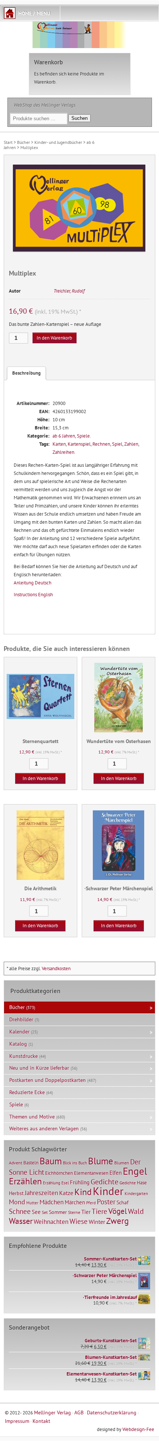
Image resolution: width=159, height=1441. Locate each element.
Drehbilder (21, 1019)
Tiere (99, 1211)
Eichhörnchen (59, 1173)
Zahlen (131, 444)
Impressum (17, 1420)
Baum (51, 1161)
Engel (135, 1171)
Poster (106, 1201)
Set (45, 1212)
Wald (136, 1211)
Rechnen (101, 444)
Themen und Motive (32, 1116)
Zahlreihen (63, 452)
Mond (17, 1201)
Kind (83, 1192)
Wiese (79, 1221)
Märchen (75, 1202)
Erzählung (51, 1182)
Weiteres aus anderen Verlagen (44, 1128)
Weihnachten (51, 1221)
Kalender (19, 1031)
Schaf (122, 1202)
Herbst (16, 1193)
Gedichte (104, 1182)
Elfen (115, 1172)
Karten (59, 444)
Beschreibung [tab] (26, 373)
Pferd (91, 1202)
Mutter (32, 1202)
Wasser (21, 1221)
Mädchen (52, 1202)
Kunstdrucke (23, 1056)
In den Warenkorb (54, 338)
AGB (79, 1412)
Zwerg (117, 1220)
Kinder (108, 1191)
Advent (15, 1162)
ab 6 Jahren (64, 436)
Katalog (18, 1043)
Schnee (20, 1211)
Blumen (121, 1162)
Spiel (117, 444)
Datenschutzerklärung (111, 1412)
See (36, 1211)
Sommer (58, 1212)
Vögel (117, 1211)
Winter (97, 1221)
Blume (100, 1161)
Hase (142, 1182)
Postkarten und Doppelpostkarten (47, 1080)
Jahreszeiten (41, 1192)
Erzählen (25, 1181)
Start (8, 142)
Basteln (30, 1163)
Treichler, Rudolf (69, 291)
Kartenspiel (79, 444)
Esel (65, 1182)
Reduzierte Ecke (27, 1092)
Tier (86, 1211)
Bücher (23, 142)
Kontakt (41, 1420)
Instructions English (33, 594)
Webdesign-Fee (138, 1429)
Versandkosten (56, 968)
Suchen (79, 118)
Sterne (74, 1212)
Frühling (79, 1182)
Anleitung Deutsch (32, 583)
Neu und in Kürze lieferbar (39, 1067)
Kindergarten (136, 1193)
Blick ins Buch (75, 1162)
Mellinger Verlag (52, 1412)
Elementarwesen (91, 1173)
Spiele (83, 436)
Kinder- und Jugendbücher (58, 142)
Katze (66, 1193)
